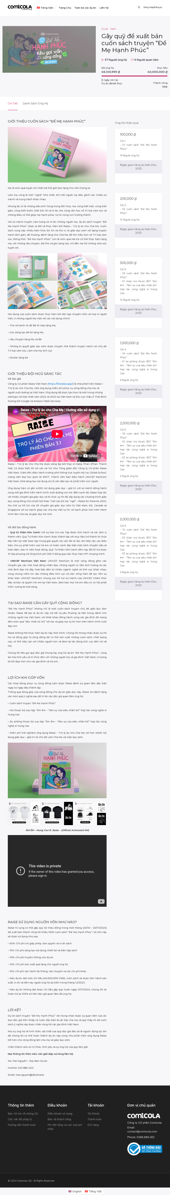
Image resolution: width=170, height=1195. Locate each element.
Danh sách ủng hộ (35, 103)
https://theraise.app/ (60, 383)
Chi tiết (13, 103)
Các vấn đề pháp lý (20, 1119)
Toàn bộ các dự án (85, 7)
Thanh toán (94, 1119)
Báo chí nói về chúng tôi (23, 1113)
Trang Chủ (65, 7)
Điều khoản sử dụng (60, 1113)
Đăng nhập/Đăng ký (153, 7)
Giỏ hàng (93, 1124)
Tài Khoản (93, 1113)
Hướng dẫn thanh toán (22, 1124)
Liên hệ (104, 7)
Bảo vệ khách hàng (59, 1119)
